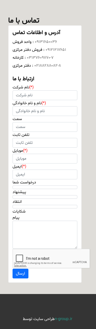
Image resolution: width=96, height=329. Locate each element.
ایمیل (19, 166)
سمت (17, 119)
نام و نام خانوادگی (29, 103)
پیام (16, 217)
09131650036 (46, 42)
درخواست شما (24, 182)
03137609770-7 (40, 58)
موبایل (20, 151)
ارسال (20, 273)
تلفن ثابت (21, 135)
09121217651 (56, 50)
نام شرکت (23, 87)
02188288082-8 (47, 65)
